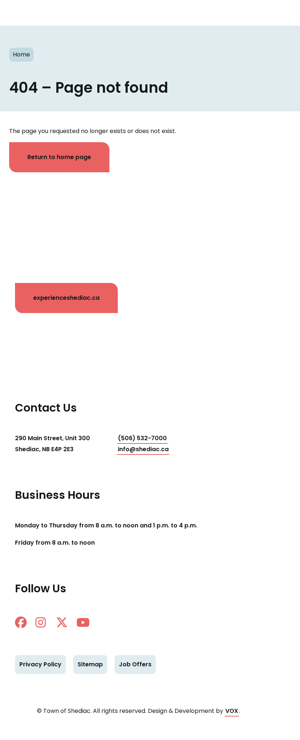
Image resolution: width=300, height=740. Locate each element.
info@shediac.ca (143, 449)
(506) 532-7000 (142, 438)
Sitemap (90, 664)
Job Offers (135, 664)
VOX (231, 711)
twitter (65, 622)
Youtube (85, 622)
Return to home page (59, 157)
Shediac (27, 13)
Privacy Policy (40, 664)
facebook (24, 622)
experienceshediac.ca (66, 298)
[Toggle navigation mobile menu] (281, 13)
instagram (44, 622)
